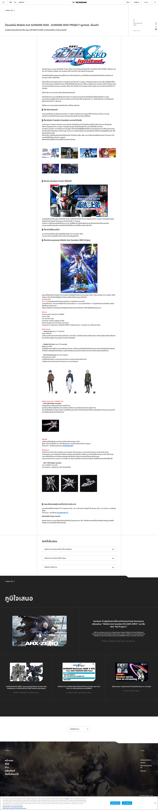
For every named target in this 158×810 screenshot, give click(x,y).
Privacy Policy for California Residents (13, 806)
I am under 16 (127, 803)
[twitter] (156, 27)
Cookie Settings (115, 803)
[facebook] (156, 29)
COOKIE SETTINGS (146, 771)
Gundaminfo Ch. (62, 513)
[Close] (155, 803)
